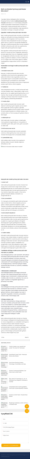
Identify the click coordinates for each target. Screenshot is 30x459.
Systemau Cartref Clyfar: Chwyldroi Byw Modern (18, 395)
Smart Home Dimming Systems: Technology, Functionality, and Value (17, 363)
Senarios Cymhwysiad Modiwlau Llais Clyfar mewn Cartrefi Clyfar (17, 371)
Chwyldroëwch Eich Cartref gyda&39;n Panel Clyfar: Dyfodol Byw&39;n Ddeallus (18, 387)
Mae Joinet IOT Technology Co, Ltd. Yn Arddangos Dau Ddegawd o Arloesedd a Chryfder (18, 380)
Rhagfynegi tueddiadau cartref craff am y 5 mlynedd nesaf (18, 403)
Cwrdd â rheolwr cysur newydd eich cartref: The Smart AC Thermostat (17, 347)
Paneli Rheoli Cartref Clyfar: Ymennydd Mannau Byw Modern (18, 355)
